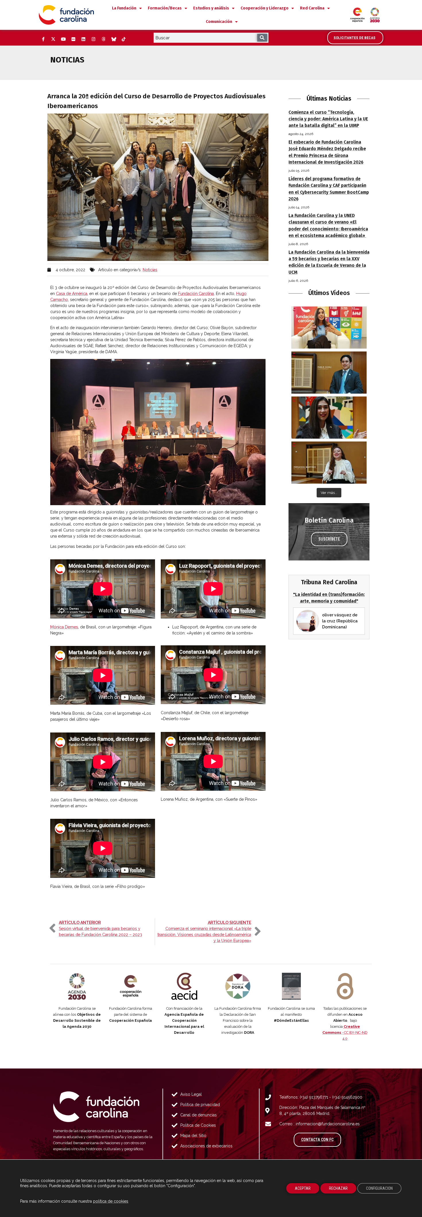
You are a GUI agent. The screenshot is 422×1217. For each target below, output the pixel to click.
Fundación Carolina (196, 293)
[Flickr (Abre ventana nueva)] (73, 39)
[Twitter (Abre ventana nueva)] (53, 39)
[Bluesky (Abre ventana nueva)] (113, 39)
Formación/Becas (165, 8)
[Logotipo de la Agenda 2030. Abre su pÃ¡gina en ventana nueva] (77, 986)
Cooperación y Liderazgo (265, 8)
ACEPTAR (303, 1188)
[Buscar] (262, 38)
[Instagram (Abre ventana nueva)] (93, 39)
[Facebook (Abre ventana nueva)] (43, 39)
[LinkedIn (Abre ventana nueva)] (83, 39)
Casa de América (71, 293)
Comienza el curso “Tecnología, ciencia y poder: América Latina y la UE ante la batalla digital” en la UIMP (328, 119)
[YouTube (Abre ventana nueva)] (63, 39)
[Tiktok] (123, 39)
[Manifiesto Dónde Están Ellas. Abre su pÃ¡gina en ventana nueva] (291, 986)
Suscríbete (329, 539)
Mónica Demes (64, 627)
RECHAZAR (338, 1188)
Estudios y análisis (211, 8)
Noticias (150, 269)
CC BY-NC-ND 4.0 (344, 1032)
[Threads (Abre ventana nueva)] (103, 39)
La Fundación (124, 8)
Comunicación (219, 21)
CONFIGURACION (379, 1188)
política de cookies (110, 1201)
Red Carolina (312, 8)
